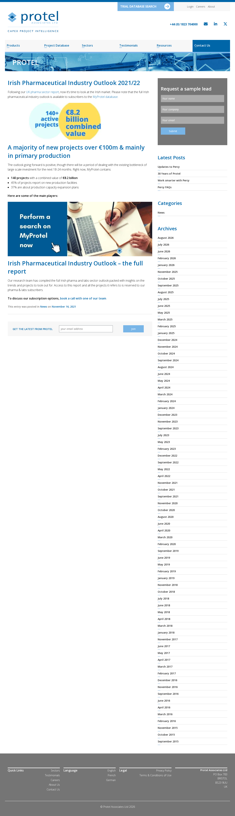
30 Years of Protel (169, 173)
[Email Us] (205, 24)
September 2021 (168, 496)
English (112, 770)
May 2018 (164, 612)
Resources (164, 45)
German (111, 780)
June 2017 (164, 646)
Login (190, 6)
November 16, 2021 (64, 306)
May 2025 (164, 312)
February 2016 (167, 721)
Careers (200, 6)
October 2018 (166, 591)
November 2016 (168, 687)
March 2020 (165, 537)
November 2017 (168, 639)
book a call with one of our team (83, 298)
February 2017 (167, 673)
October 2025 (166, 278)
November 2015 (168, 728)
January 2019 (166, 578)
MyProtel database (105, 97)
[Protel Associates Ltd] (33, 21)
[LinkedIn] (214, 24)
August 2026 (165, 238)
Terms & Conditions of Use (155, 775)
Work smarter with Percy (173, 180)
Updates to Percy (169, 166)
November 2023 (168, 421)
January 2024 (166, 408)
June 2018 (164, 605)
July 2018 (163, 598)
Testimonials (128, 45)
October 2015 (166, 734)
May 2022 (164, 469)
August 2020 (165, 517)
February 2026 (167, 258)
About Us (54, 784)
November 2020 (168, 503)
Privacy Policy (163, 770)
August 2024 (165, 367)
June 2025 (164, 306)
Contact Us (202, 45)
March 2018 (165, 625)
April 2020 (164, 530)
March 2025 (165, 319)
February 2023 (167, 448)
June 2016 (164, 700)
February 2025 (167, 326)
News (43, 306)
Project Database (56, 45)
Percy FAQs (164, 187)
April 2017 (164, 659)
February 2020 (167, 544)
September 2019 (168, 551)
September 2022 (168, 462)
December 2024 (167, 340)
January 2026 (166, 265)
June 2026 (164, 251)
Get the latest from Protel (33, 329)
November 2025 (168, 272)
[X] (224, 24)
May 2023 (164, 442)
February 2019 (167, 571)
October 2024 (166, 353)
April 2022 (164, 476)
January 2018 (166, 632)
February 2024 (167, 401)
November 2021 (168, 483)
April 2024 (164, 387)
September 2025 (168, 285)
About (211, 6)
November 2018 (168, 585)
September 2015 (168, 741)
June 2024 (164, 374)
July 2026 (163, 244)
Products (13, 45)
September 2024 (168, 360)
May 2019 (164, 564)
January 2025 (166, 333)
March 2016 (165, 714)
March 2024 (165, 394)
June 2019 (164, 557)
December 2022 (167, 455)
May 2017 (164, 653)
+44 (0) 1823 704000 (184, 24)
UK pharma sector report (42, 92)
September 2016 (168, 694)
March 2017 (165, 666)
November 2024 (168, 346)
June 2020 (164, 523)
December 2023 (167, 414)
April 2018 (164, 619)
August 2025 (165, 292)
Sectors (87, 45)
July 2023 (163, 435)
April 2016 (164, 707)
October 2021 (166, 489)
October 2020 (166, 510)
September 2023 (168, 428)
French (112, 775)
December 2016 (167, 680)
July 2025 (163, 299)
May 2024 (164, 380)
